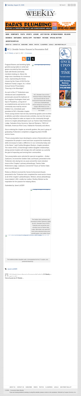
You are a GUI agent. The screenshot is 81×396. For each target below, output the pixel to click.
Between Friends (57, 34)
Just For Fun (44, 34)
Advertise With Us (12, 41)
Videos (31, 44)
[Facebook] (69, 5)
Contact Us (16, 44)
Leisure (36, 34)
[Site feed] (74, 5)
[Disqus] (28, 307)
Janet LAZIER (12, 269)
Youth (22, 34)
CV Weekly (10, 53)
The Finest (37, 38)
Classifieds (44, 44)
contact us (47, 392)
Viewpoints (15, 34)
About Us (8, 44)
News (7, 34)
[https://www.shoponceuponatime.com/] (65, 77)
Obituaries (18, 38)
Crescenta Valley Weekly (16, 390)
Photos (36, 44)
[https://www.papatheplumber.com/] (40, 26)
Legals (51, 44)
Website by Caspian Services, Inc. (67, 392)
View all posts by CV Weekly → (14, 278)
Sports (29, 34)
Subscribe (24, 44)
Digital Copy (27, 38)
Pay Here (45, 38)
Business (9, 38)
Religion (67, 34)
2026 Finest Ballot (60, 44)
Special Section (55, 38)
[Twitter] (72, 5)
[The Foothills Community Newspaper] (40, 13)
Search (63, 5)
